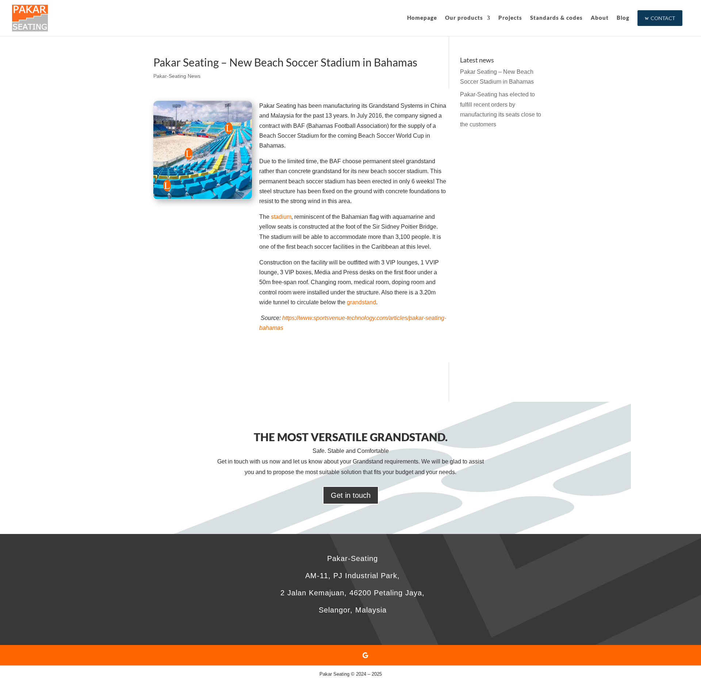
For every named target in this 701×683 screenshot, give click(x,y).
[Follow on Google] (365, 655)
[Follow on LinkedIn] (350, 655)
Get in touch (351, 495)
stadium (281, 217)
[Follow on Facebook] (336, 655)
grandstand (361, 302)
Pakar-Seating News (176, 76)
